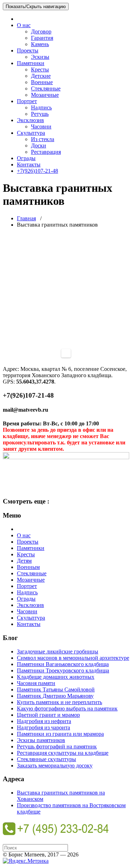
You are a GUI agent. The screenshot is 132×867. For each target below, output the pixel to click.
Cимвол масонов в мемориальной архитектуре (73, 658)
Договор (41, 31)
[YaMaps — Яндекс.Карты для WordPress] (66, 353)
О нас (24, 25)
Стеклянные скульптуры (46, 759)
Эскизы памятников (41, 740)
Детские (41, 76)
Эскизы (40, 57)
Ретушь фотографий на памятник (57, 746)
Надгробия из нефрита (44, 721)
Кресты (40, 69)
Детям (24, 561)
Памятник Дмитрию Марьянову (55, 696)
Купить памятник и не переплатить (59, 702)
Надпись (41, 107)
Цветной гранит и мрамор (48, 715)
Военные (42, 82)
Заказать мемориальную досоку (55, 765)
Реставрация (46, 152)
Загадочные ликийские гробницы (57, 651)
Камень (40, 44)
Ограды (26, 158)
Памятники (30, 63)
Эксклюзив (30, 120)
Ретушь (40, 114)
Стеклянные (46, 88)
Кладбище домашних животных (55, 677)
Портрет (27, 101)
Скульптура (31, 133)
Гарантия (42, 38)
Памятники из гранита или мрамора (60, 734)
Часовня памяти (36, 683)
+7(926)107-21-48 (37, 171)
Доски (38, 145)
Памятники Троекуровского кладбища (63, 670)
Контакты (28, 164)
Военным (28, 567)
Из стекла (42, 139)
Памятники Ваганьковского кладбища (63, 664)
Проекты (27, 50)
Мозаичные (45, 95)
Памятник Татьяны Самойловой (56, 689)
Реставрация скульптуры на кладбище (62, 753)
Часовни (41, 126)
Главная (26, 218)
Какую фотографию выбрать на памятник (67, 708)
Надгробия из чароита (43, 727)
